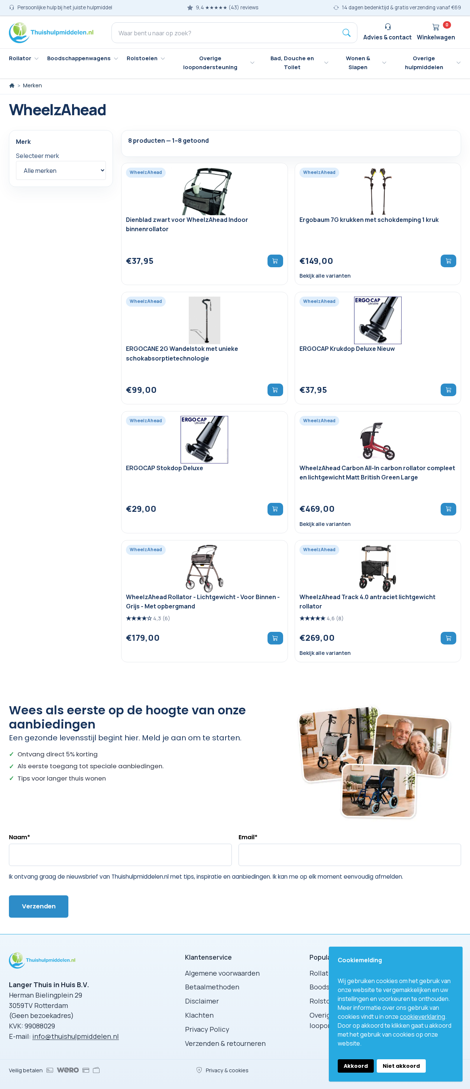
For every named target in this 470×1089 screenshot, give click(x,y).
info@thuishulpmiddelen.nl (75, 1036)
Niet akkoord (401, 1066)
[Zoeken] (346, 33)
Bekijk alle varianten (325, 275)
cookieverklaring (422, 1016)
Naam (19, 837)
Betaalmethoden (212, 986)
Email (248, 837)
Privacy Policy (207, 1029)
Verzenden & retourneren (225, 1043)
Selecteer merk (37, 156)
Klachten (199, 1015)
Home (12, 85)
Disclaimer (202, 1000)
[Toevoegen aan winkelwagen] (275, 261)
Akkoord (356, 1066)
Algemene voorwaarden (222, 973)
